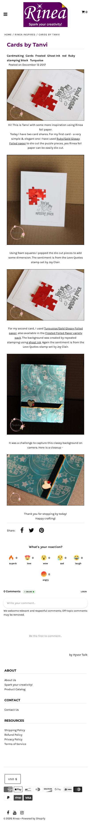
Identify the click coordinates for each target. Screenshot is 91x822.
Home (8, 34)
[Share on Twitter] (31, 531)
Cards (30, 55)
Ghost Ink (53, 55)
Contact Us (11, 709)
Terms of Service (15, 744)
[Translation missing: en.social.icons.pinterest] (41, 531)
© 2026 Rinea (12, 818)
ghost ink (35, 342)
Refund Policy (13, 734)
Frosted (40, 55)
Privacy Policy (13, 739)
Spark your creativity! (18, 684)
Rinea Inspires (25, 34)
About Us (10, 680)
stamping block (17, 60)
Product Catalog (14, 689)
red (64, 55)
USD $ (12, 779)
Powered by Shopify (33, 818)
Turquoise (36, 60)
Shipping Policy (14, 730)
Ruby (71, 55)
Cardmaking (15, 55)
